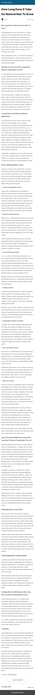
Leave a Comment (17, 680)
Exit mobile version (17, 692)
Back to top (31, 687)
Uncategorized (12, 674)
